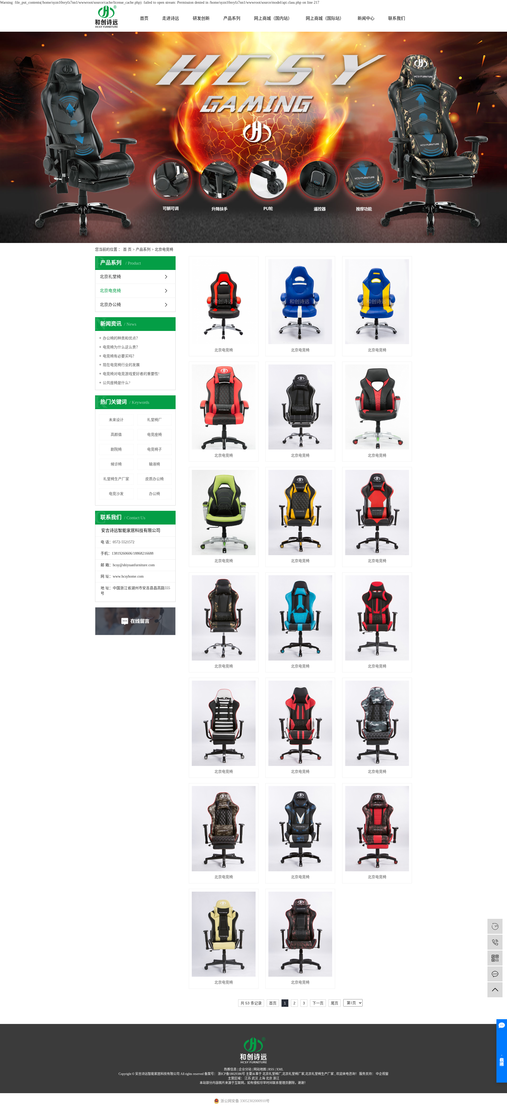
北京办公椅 (110, 304)
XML (279, 1069)
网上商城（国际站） (325, 18)
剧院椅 (116, 449)
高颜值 (116, 435)
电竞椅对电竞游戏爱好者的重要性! (131, 374)
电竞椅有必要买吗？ (119, 356)
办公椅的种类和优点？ (121, 338)
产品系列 (231, 18)
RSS (271, 1069)
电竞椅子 (154, 449)
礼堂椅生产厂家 (116, 479)
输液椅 (154, 464)
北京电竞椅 (164, 249)
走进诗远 (170, 18)
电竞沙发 (116, 494)
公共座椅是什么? (116, 383)
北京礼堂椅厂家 (293, 1074)
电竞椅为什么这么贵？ (121, 347)
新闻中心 (366, 18)
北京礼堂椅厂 (271, 1074)
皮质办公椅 (154, 479)
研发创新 (201, 18)
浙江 (276, 1078)
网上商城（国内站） (273, 18)
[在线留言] (495, 973)
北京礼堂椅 (110, 276)
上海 (262, 1078)
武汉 (255, 1078)
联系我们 (396, 18)
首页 (144, 18)
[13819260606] (495, 942)
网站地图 (259, 1069)
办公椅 (154, 494)
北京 (269, 1078)
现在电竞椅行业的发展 (121, 365)
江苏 (248, 1078)
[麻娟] (495, 926)
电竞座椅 (154, 435)
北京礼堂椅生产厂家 (319, 1074)
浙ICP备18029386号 (231, 1074)
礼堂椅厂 (154, 420)
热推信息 (230, 1069)
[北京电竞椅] (224, 301)
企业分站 (245, 1069)
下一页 (317, 1003)
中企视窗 (381, 1074)
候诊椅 (116, 464)
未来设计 (116, 420)
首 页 (127, 249)
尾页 (334, 1003)
